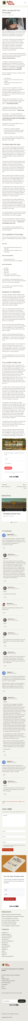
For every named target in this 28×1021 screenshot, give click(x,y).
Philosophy (4, 947)
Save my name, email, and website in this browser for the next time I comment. (14, 846)
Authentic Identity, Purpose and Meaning (11, 975)
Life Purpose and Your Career (21, 486)
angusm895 (10, 534)
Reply (4, 547)
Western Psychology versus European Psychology (13, 916)
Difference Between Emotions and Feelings (11, 914)
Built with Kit (14, 477)
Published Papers (5, 978)
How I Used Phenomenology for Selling (10, 920)
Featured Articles (5, 937)
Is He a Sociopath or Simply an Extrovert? (11, 925)
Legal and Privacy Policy (7, 1017)
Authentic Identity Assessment (8, 980)
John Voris (5, 14)
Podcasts (4, 949)
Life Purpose (4, 939)
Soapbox (4, 952)
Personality (4, 944)
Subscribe (4, 988)
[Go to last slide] (4, 509)
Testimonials (4, 984)
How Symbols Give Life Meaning (9, 924)
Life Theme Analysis (6, 982)
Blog (3, 977)
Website (4, 842)
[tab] (11, 522)
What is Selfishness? (6, 485)
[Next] (24, 509)
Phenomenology (5, 946)
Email (4, 836)
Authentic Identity (5, 934)
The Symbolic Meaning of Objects (9, 922)
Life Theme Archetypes (7, 941)
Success (3, 954)
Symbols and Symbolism (7, 956)
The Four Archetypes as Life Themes (10, 918)
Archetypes (4, 932)
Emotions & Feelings (6, 936)
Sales (3, 951)
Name (4, 831)
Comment (5, 815)
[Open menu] (25, 3)
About (3, 986)
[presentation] (14, 504)
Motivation (4, 942)
